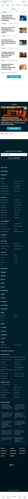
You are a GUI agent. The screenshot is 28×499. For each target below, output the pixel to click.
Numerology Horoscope (19, 366)
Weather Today (13, 443)
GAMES (2, 335)
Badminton (3, 308)
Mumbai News (4, 205)
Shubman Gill (17, 176)
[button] (2, 2)
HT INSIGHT (3, 320)
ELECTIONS (3, 324)
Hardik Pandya (17, 179)
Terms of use (22, 441)
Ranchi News (4, 210)
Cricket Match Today (18, 174)
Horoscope (3, 230)
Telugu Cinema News (5, 221)
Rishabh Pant (17, 181)
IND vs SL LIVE (4, 357)
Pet (1, 257)
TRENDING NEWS (5, 347)
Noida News (16, 205)
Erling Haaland (17, 355)
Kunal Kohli (3, 360)
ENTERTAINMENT (5, 214)
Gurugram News (17, 198)
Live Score (3, 176)
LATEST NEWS (4, 160)
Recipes (15, 252)
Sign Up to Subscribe (14, 152)
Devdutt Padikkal (4, 179)
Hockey (2, 310)
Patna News (3, 208)
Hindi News (16, 387)
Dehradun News (17, 195)
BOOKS (2, 316)
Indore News (3, 200)
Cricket (12, 5)
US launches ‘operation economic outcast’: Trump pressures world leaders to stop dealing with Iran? (20, 400)
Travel (15, 255)
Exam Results (4, 241)
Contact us (12, 441)
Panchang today (4, 369)
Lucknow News (17, 203)
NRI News (3, 390)
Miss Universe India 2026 (19, 352)
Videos (17, 11)
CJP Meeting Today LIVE (19, 369)
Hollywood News (18, 216)
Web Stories (24, 11)
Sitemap (2, 448)
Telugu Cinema (17, 382)
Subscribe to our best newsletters (14, 145)
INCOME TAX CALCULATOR (7, 343)
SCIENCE (3, 287)
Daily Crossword (17, 337)
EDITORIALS (3, 294)
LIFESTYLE (3, 245)
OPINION (3, 291)
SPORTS (3, 305)
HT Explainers (17, 390)
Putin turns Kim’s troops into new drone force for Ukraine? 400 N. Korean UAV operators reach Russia (6, 408)
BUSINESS (3, 268)
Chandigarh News (5, 195)
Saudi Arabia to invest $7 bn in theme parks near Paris (6, 432)
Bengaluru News (4, 192)
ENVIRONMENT (4, 283)
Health (2, 252)
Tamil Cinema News (18, 219)
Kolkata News (4, 203)
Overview (4, 11)
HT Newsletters (22, 443)
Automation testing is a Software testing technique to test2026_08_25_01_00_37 (20, 433)
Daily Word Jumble (5, 340)
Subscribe (24, 1)
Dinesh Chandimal (5, 184)
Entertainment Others (19, 224)
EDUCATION (4, 234)
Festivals (16, 250)
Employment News (18, 239)
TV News (16, 221)
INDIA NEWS (4, 168)
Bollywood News (4, 216)
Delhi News (3, 198)
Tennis (15, 310)
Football (16, 308)
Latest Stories (5, 395)
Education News (17, 241)
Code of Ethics (22, 446)
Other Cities (16, 210)
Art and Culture (4, 247)
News (10, 11)
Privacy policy (4, 443)
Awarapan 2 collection (19, 360)
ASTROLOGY (4, 227)
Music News (3, 219)
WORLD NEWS (4, 164)
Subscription (3, 446)
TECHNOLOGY (4, 302)
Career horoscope (18, 362)
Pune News (16, 208)
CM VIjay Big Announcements (7, 350)
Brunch (15, 247)
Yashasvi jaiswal (17, 357)
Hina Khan (3, 355)
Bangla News (17, 385)
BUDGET (3, 279)
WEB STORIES (4, 261)
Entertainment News (5, 385)
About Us (3, 441)
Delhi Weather (4, 371)
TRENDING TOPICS (5, 375)
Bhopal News (17, 192)
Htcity (2, 72)
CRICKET (3, 171)
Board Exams (17, 236)
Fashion (2, 250)
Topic (6, 133)
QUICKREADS (4, 327)
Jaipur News (16, 200)
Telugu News (3, 387)
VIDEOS (2, 276)
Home (2, 5)
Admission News (4, 236)
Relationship (3, 255)
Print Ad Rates (13, 446)
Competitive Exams (5, 239)
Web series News (4, 224)
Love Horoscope (4, 366)
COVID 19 (3, 331)
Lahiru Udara (17, 184)
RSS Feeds (12, 448)
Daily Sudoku (4, 337)
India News (18, 5)
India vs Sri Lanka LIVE (6, 186)
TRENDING (3, 265)
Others (2, 313)
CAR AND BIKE (4, 298)
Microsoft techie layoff (6, 352)
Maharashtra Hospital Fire (19, 350)
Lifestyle (3, 35)
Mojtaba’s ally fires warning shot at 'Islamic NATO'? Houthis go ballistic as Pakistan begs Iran (20, 408)
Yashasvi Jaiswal (4, 181)
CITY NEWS (3, 190)
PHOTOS (3, 272)
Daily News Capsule (5, 148)
